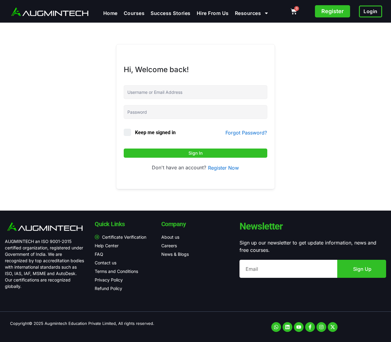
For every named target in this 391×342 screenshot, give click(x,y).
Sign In (195, 153)
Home (110, 13)
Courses (134, 13)
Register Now (223, 168)
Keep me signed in (155, 132)
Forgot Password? (246, 133)
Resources (248, 13)
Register (332, 11)
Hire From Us (213, 13)
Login (371, 11)
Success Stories (171, 13)
